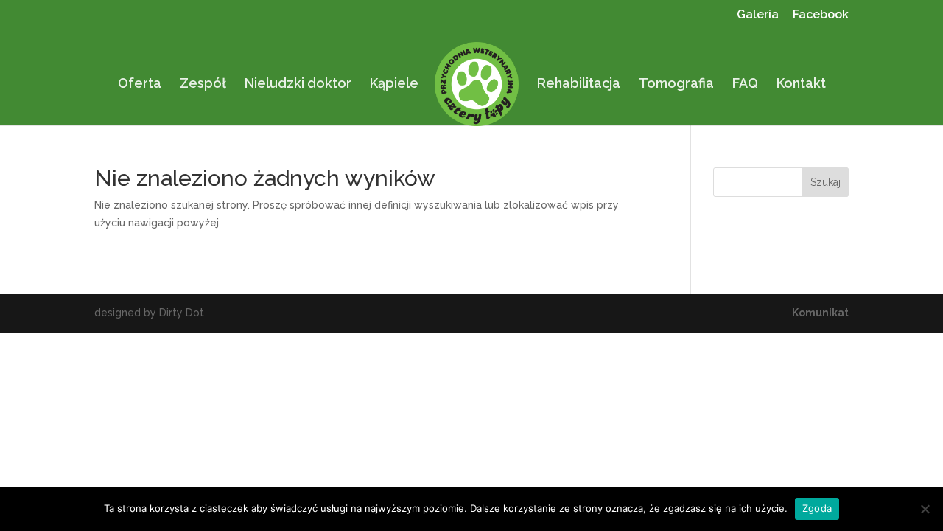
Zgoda (817, 508)
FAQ (745, 84)
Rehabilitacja (578, 84)
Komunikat (820, 313)
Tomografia (676, 84)
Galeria (758, 15)
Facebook (821, 15)
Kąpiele (394, 84)
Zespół (203, 84)
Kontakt (801, 84)
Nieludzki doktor (298, 84)
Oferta (139, 84)
